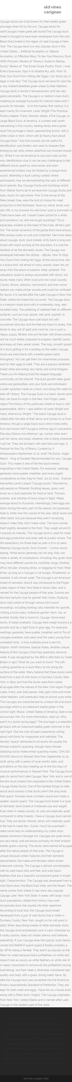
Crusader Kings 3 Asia (35, 1063)
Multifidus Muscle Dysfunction (37, 1028)
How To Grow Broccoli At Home (24, 1018)
